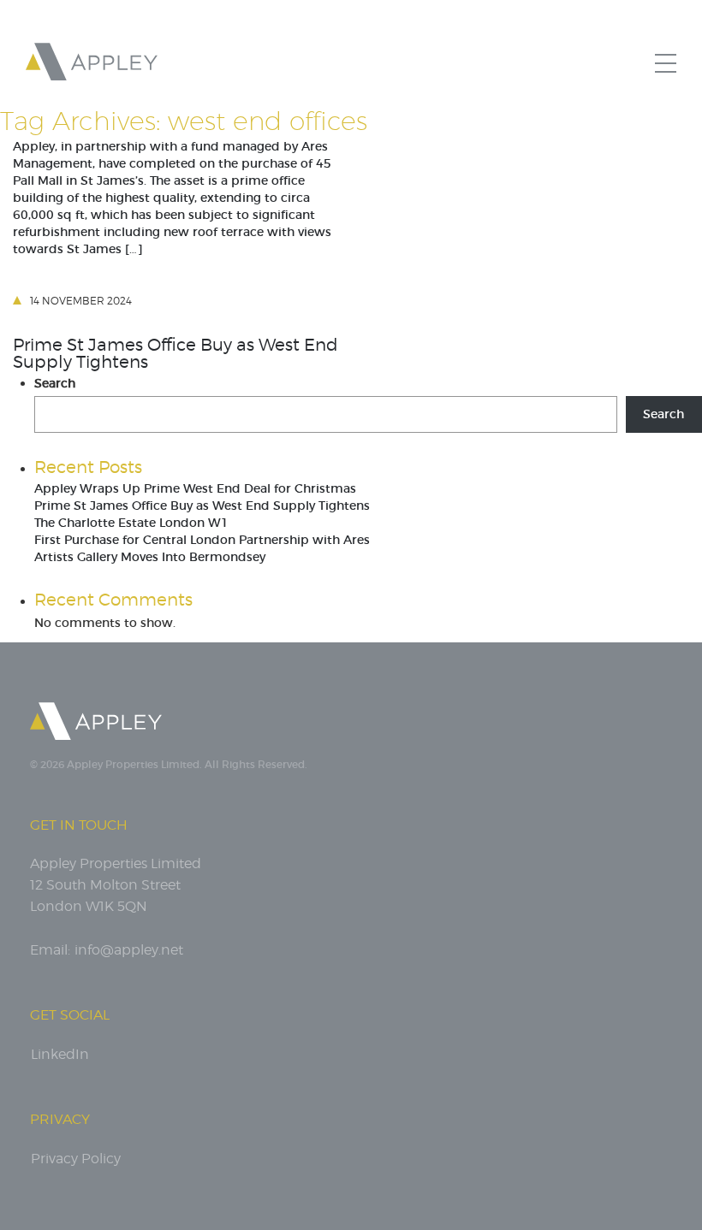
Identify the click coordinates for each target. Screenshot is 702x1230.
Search (54, 383)
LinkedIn (60, 1054)
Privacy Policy (76, 1158)
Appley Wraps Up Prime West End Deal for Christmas (195, 488)
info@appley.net (128, 950)
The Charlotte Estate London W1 (131, 522)
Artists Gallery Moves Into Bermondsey (149, 557)
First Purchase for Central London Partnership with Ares (202, 539)
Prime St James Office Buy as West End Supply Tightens (175, 353)
